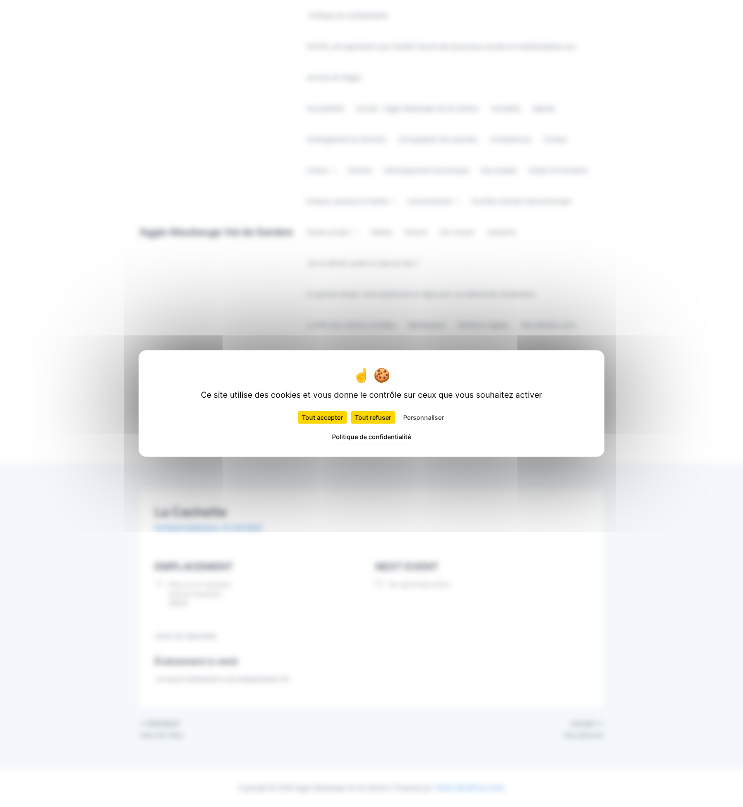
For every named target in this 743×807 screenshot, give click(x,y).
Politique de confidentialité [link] (371, 437)
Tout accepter (322, 417)
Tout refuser (373, 417)
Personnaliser (423, 417)
